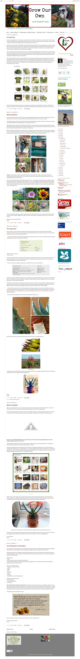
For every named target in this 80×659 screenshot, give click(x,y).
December (62, 138)
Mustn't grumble (12, 405)
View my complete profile (62, 68)
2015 (60, 135)
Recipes (56, 32)
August (61, 153)
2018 (60, 130)
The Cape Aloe (11, 229)
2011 (60, 170)
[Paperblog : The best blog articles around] (9, 651)
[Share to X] (27, 108)
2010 (60, 172)
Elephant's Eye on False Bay (64, 190)
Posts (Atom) (14, 631)
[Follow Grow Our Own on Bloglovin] (63, 79)
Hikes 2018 (62, 32)
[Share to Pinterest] (29, 108)
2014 (60, 137)
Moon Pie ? (61, 195)
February (62, 163)
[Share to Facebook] (28, 108)
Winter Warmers (12, 115)
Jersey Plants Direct (48, 496)
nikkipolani (61, 187)
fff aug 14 (61, 188)
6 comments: (19, 539)
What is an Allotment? (14, 32)
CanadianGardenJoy (63, 194)
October (61, 150)
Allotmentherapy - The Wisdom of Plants (27, 32)
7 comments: (19, 397)
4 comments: (19, 625)
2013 (60, 167)
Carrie (65, 59)
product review (16, 399)
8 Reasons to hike (50, 32)
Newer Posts (10, 629)
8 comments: (19, 222)
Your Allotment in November (16, 546)
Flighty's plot (61, 179)
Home (8, 32)
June (61, 156)
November (62, 140)
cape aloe (11, 399)
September (62, 151)
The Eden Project (11, 288)
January (61, 165)
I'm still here (11, 37)
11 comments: (20, 108)
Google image (30, 369)
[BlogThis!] (26, 108)
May (61, 158)
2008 (60, 175)
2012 (60, 168)
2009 (60, 173)
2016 (60, 133)
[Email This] (24, 108)
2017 (60, 132)
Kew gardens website (19, 262)
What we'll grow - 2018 (41, 32)
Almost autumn (62, 180)
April (61, 160)
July (61, 155)
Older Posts (52, 629)
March (61, 161)
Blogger (51, 654)
